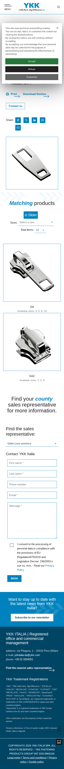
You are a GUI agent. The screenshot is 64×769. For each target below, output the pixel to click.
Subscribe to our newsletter (32, 617)
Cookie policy (36, 761)
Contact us (15, 105)
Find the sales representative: (21, 431)
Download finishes (34, 93)
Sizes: (13, 222)
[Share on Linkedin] (34, 120)
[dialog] (32, 53)
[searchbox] (35, 223)
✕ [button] (57, 27)
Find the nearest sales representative (29, 667)
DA (32, 306)
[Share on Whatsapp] (42, 120)
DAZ (32, 376)
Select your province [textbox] (19, 443)
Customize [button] (31, 77)
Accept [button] (31, 61)
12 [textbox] (37, 229)
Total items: (27, 229)
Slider (32, 215)
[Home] (32, 7)
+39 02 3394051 (23, 659)
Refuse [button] (31, 69)
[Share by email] (18, 128)
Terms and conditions (35, 757)
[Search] (56, 7)
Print (14, 93)
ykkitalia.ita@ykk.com (27, 655)
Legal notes (13, 757)
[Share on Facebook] (18, 120)
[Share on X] (26, 120)
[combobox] (36, 223)
